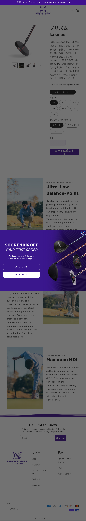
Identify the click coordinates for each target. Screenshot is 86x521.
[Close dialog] (83, 232)
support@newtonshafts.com (56, 2)
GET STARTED (21, 274)
